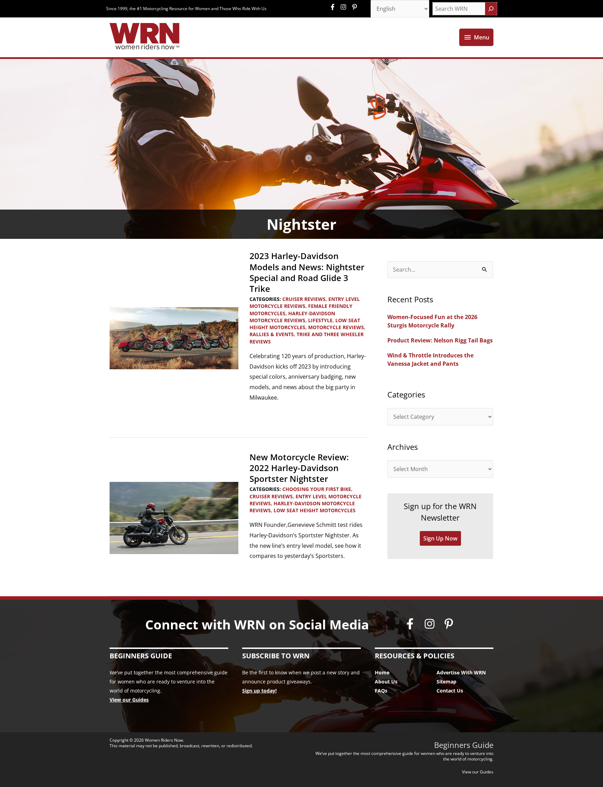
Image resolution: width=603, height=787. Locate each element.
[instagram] (345, 7)
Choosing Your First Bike (316, 489)
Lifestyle (320, 320)
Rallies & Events (272, 334)
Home (382, 672)
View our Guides (129, 699)
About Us (386, 681)
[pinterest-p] (355, 7)
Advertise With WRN (461, 672)
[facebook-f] (334, 7)
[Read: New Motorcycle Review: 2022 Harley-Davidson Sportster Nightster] (174, 517)
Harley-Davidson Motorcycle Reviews (292, 317)
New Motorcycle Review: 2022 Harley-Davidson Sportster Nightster (299, 467)
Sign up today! (259, 690)
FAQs (381, 690)
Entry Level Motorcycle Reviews (305, 302)
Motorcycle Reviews (336, 327)
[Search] (491, 8)
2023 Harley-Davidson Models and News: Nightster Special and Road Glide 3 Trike (307, 272)
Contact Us (450, 690)
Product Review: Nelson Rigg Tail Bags (440, 340)
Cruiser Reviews (304, 299)
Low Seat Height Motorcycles (305, 324)
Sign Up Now (440, 538)
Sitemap (446, 681)
